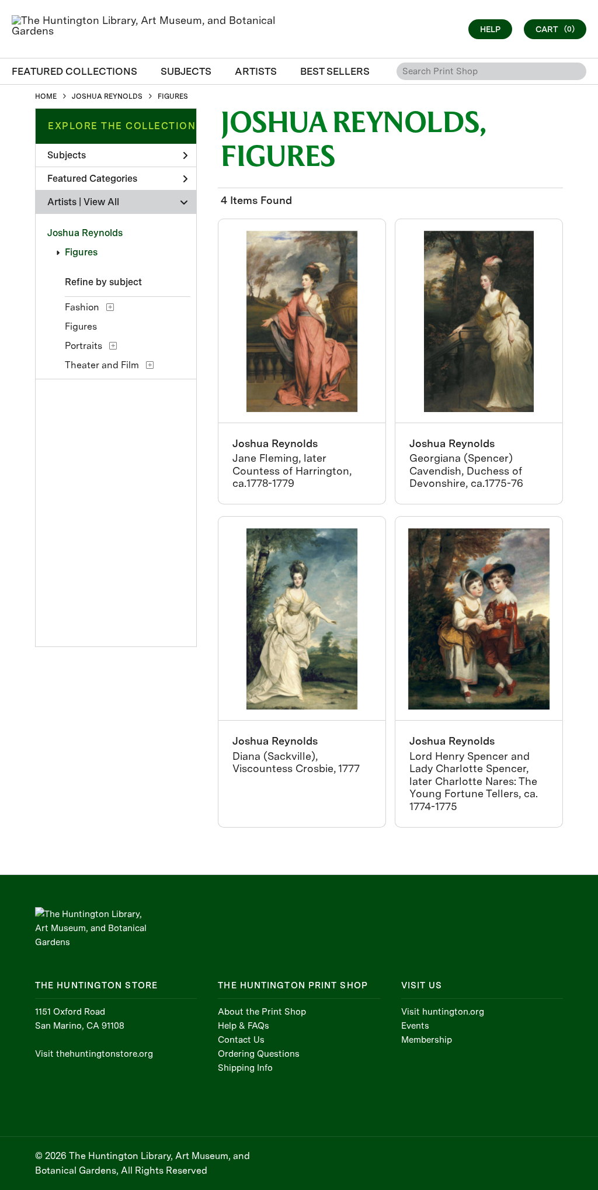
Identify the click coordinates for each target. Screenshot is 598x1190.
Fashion (82, 307)
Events (415, 1026)
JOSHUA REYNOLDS (107, 96)
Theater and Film (102, 365)
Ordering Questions (259, 1054)
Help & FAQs (243, 1026)
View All (101, 201)
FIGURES (173, 96)
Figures (81, 252)
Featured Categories (92, 178)
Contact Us (241, 1040)
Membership (426, 1040)
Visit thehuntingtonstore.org (94, 1054)
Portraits (83, 345)
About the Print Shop (262, 1011)
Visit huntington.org (442, 1011)
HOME (46, 96)
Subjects (66, 155)
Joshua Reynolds (85, 232)
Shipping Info (245, 1068)
